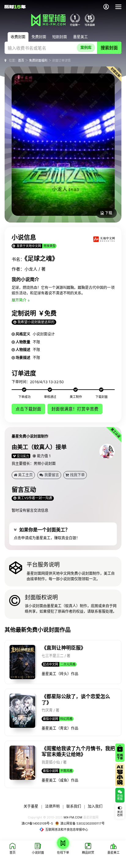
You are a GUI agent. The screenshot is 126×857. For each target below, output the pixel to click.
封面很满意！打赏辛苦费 (74, 408)
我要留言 (51, 475)
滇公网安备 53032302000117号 (82, 823)
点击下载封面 (28, 408)
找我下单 (77, 475)
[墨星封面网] (48, 20)
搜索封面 (109, 47)
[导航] (118, 6)
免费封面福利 (38, 60)
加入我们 (95, 806)
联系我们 (73, 806)
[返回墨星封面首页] (15, 6)
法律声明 (52, 806)
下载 (108, 213)
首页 (21, 60)
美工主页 (25, 475)
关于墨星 (31, 806)
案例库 (85, 47)
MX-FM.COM (73, 817)
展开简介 (19, 300)
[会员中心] (106, 6)
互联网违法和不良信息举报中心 (66, 829)
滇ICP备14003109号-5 (37, 823)
